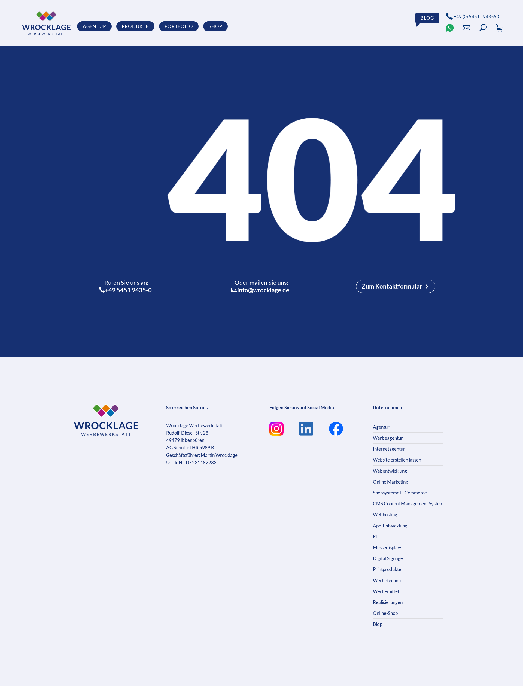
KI (375, 536)
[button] (483, 28)
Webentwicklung (390, 471)
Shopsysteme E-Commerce (400, 493)
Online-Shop (385, 613)
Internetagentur (389, 449)
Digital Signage (388, 558)
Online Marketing (390, 482)
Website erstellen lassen (397, 460)
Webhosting (385, 514)
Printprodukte (387, 569)
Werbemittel (386, 591)
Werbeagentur (388, 438)
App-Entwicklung (390, 526)
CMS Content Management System (408, 503)
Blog (377, 624)
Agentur (381, 427)
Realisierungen (388, 602)
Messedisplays (387, 547)
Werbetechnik (387, 580)
